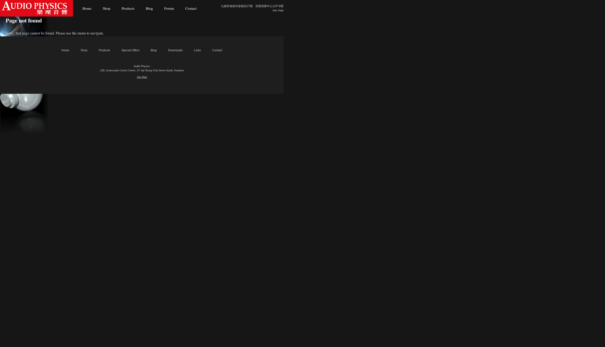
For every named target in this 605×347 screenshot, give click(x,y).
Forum (169, 8)
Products (128, 8)
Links (197, 50)
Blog (149, 8)
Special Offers (130, 50)
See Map (142, 77)
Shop (106, 8)
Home (86, 8)
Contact (191, 8)
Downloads (175, 50)
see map (278, 10)
